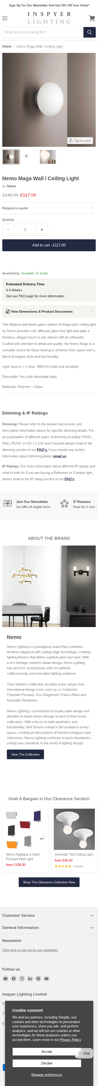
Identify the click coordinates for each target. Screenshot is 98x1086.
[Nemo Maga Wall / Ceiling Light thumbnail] (11, 157)
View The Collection (25, 754)
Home (6, 46)
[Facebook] (13, 978)
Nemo (11, 186)
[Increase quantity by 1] (42, 230)
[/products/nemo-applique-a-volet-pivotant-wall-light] (25, 829)
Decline (46, 1063)
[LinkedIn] (30, 978)
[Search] (89, 32)
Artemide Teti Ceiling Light (74, 854)
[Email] (5, 978)
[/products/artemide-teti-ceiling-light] (74, 829)
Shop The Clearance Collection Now (49, 882)
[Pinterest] (38, 978)
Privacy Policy (70, 1040)
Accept (46, 1051)
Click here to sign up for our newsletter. (30, 950)
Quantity (8, 219)
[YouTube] (46, 978)
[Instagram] (22, 978)
